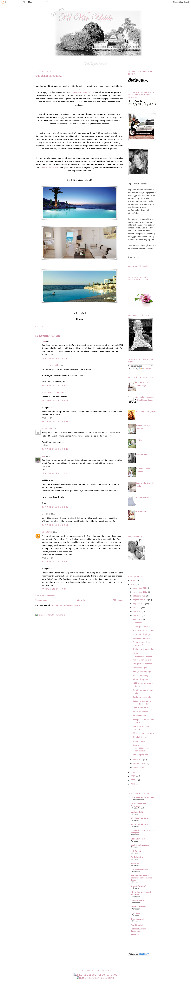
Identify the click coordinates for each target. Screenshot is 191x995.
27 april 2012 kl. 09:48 (55, 449)
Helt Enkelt (136, 851)
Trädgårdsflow (137, 857)
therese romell (137, 919)
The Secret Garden (139, 869)
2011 (133, 772)
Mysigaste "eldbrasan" (142, 638)
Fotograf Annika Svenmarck (138, 930)
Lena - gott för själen (51, 365)
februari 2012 (139, 763)
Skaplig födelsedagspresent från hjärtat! (142, 748)
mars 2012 (138, 759)
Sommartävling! (142, 497)
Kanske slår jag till (140, 708)
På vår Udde (96, 10)
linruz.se (135, 935)
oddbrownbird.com (140, 845)
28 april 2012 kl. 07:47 (55, 562)
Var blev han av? (140, 715)
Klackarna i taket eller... (143, 697)
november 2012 (140, 592)
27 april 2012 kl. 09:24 (55, 421)
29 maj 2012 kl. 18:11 (54, 589)
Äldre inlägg (118, 600)
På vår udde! (47, 428)
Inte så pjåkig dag (140, 755)
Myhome (135, 863)
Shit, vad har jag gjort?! (145, 411)
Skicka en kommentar (45, 596)
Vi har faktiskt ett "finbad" (144, 630)
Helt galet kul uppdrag (142, 664)
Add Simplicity (137, 925)
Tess (44, 341)
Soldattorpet (47, 532)
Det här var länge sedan (143, 649)
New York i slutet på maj (83, 92)
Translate (148, 369)
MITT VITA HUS (138, 839)
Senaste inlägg (42, 600)
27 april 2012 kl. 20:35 (55, 507)
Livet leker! (137, 623)
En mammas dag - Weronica (139, 805)
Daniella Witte (137, 900)
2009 (133, 780)
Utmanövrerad (139, 741)
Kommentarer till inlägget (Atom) (65, 605)
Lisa (43, 456)
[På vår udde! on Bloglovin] (139, 955)
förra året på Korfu (51, 167)
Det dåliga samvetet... (49, 75)
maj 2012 (137, 615)
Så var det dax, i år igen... (144, 733)
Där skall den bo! (140, 737)
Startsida (81, 600)
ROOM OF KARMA (139, 818)
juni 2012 (137, 611)
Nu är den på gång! (141, 634)
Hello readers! (141, 454)
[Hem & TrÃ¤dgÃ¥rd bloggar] (95, 978)
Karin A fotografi (138, 886)
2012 (133, 584)
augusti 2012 (139, 604)
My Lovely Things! (139, 824)
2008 (133, 784)
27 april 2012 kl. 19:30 (55, 473)
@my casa (135, 913)
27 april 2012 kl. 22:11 (55, 525)
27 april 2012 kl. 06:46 (55, 358)
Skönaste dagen (140, 668)
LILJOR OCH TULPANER (142, 797)
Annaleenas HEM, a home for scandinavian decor (142, 877)
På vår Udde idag (140, 675)
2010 (133, 776)
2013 (133, 580)
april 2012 (137, 619)
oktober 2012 (139, 596)
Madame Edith (137, 812)
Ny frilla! (138, 440)
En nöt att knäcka (140, 712)
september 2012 (140, 600)
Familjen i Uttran (138, 907)
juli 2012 (137, 607)
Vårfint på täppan (140, 679)
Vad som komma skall (142, 660)
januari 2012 (139, 767)
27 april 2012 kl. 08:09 (55, 400)
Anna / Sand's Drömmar (52, 392)
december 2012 (140, 588)
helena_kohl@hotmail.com (139, 266)
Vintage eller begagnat (143, 671)
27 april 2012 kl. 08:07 (55, 386)
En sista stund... (142, 512)
